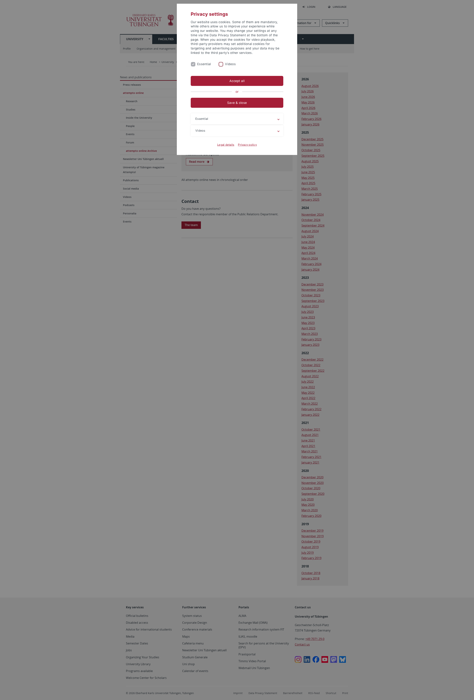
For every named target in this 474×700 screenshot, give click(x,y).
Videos (230, 64)
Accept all (237, 81)
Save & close (237, 103)
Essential (204, 64)
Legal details (225, 144)
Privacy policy (247, 144)
